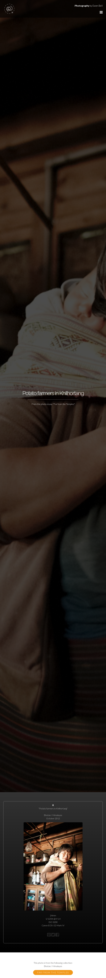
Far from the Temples (53, 972)
